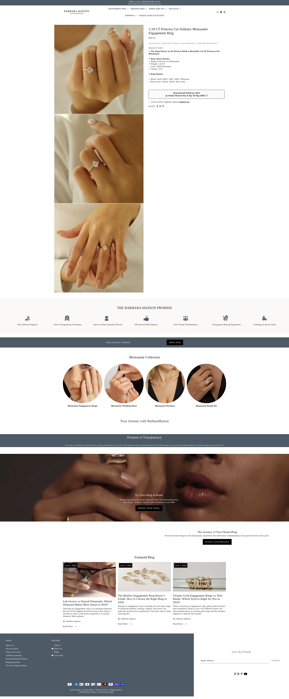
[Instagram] (238, 673)
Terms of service (13, 652)
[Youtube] (245, 673)
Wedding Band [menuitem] (138, 9)
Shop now (175, 342)
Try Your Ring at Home (16, 665)
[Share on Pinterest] (163, 106)
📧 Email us (56, 648)
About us (10, 645)
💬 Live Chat (57, 655)
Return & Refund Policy (16, 658)
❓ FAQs (55, 652)
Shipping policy (13, 662)
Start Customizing (217, 541)
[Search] (217, 12)
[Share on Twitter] (160, 106)
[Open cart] (224, 12)
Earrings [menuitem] (130, 15)
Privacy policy (12, 648)
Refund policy (75, 690)
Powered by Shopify (106, 692)
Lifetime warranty (14, 655)
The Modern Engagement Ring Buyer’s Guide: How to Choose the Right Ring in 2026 (142, 599)
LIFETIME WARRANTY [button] (206, 43)
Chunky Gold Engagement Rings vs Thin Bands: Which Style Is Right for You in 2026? (197, 599)
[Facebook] (235, 673)
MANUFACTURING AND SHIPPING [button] (178, 43)
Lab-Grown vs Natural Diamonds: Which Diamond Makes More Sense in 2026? (87, 603)
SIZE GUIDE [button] (154, 43)
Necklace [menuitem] (174, 9)
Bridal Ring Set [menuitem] (157, 9)
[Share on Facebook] (157, 106)
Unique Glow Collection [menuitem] (151, 15)
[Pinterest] (241, 673)
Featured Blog (145, 557)
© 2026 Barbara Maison (88, 692)
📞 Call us (56, 645)
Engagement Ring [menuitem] (117, 9)
